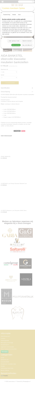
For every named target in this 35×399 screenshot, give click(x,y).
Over (19, 14)
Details (14, 14)
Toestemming (6, 14)
